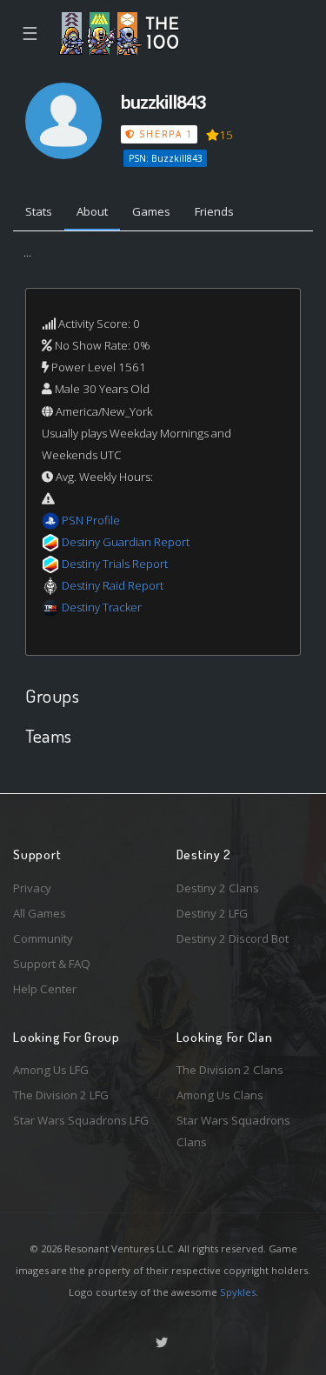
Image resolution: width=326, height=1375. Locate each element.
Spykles (238, 1291)
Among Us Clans (219, 1095)
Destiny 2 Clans (217, 888)
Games (151, 211)
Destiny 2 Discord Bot (232, 938)
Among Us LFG (51, 1070)
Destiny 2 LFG (212, 913)
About (92, 211)
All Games (39, 913)
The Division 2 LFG (61, 1095)
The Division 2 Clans (229, 1070)
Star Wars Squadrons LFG (81, 1120)
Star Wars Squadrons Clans (233, 1131)
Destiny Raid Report (112, 585)
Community (43, 938)
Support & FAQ (51, 963)
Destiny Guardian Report (126, 542)
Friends (214, 211)
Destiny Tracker (102, 607)
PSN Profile (91, 520)
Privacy (32, 888)
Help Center (45, 989)
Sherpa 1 (164, 134)
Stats (38, 211)
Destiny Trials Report (115, 563)
